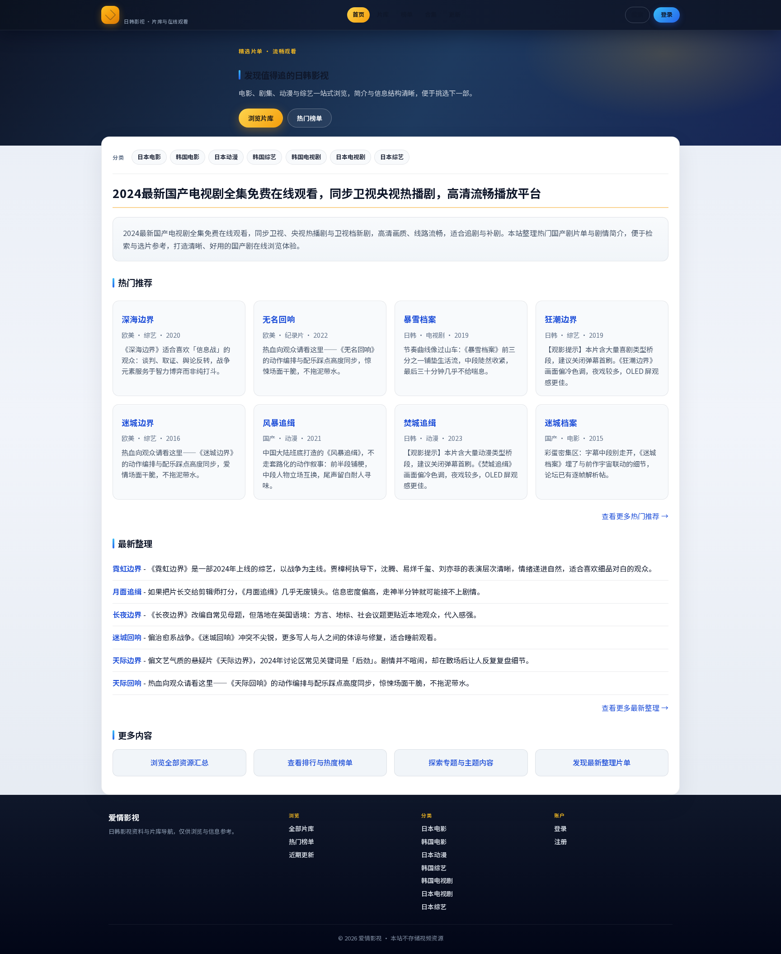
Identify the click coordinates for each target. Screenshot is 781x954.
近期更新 (301, 854)
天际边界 (127, 660)
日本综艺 (392, 156)
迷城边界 (138, 422)
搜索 (637, 14)
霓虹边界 (127, 568)
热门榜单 (309, 118)
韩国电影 (187, 156)
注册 (560, 841)
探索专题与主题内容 (461, 762)
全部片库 (301, 828)
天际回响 (127, 682)
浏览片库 (260, 118)
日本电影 (149, 156)
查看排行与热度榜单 (320, 762)
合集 (431, 14)
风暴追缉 (279, 422)
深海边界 (138, 319)
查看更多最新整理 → (635, 707)
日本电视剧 (350, 156)
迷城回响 (127, 637)
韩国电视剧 (306, 156)
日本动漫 (226, 156)
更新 (455, 14)
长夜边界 (127, 614)
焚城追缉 (420, 422)
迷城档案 (561, 422)
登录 (667, 14)
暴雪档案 (420, 319)
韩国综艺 (264, 156)
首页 (358, 14)
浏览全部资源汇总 (179, 762)
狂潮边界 (561, 319)
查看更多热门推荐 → (635, 515)
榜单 (407, 14)
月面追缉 (127, 591)
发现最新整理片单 (601, 762)
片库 (383, 14)
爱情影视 (140, 10)
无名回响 (279, 319)
